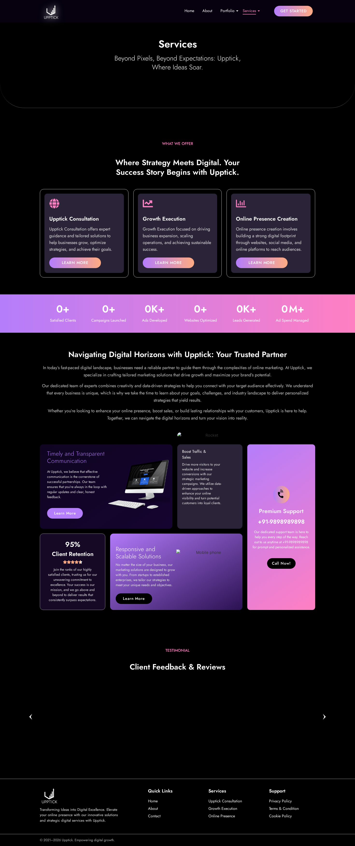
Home (189, 11)
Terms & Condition (284, 808)
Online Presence (221, 816)
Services (249, 11)
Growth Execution (222, 808)
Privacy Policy (280, 801)
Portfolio (227, 11)
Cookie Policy (280, 816)
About (207, 11)
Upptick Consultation (225, 801)
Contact (154, 816)
